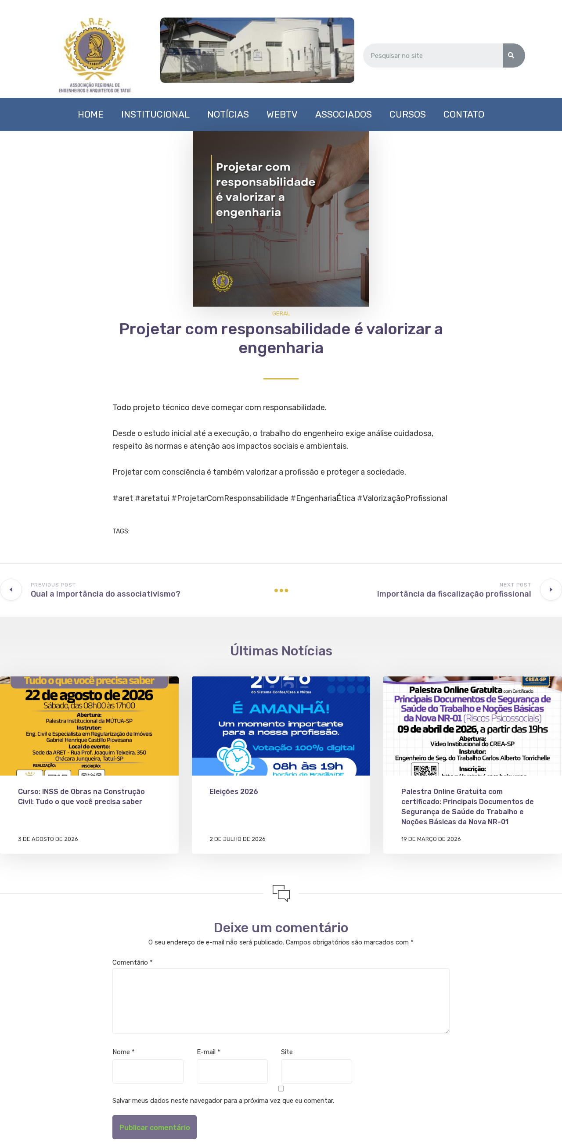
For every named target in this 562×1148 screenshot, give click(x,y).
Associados (343, 114)
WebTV (282, 114)
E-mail (208, 1052)
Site (287, 1052)
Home (91, 114)
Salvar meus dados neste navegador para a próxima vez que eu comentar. (223, 1101)
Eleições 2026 (233, 791)
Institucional (155, 114)
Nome (123, 1052)
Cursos (407, 114)
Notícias (228, 114)
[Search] (514, 55)
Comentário (132, 962)
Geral (281, 313)
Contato (463, 114)
